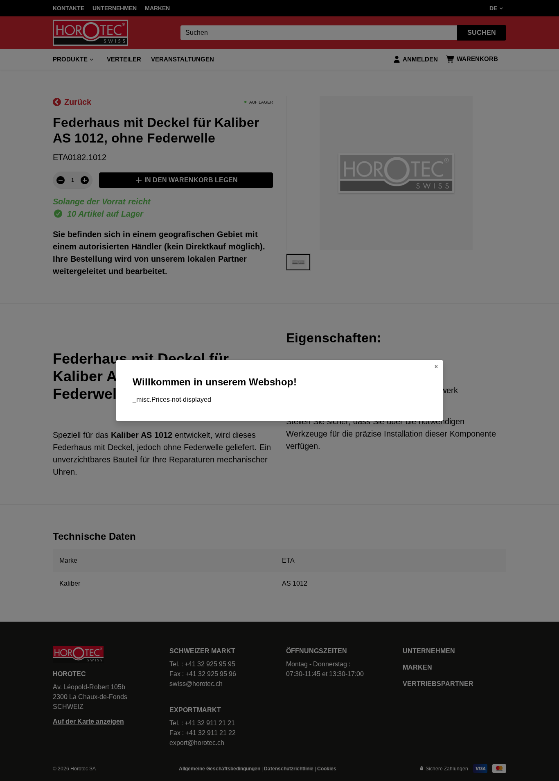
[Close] (436, 366)
